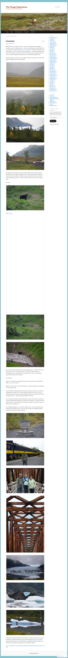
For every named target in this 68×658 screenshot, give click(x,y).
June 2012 (52, 65)
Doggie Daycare (53, 97)
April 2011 (52, 85)
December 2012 (53, 57)
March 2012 (52, 70)
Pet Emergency (53, 102)
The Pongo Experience (16, 6)
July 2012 (52, 64)
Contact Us (33, 32)
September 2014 (53, 37)
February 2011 (52, 88)
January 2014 (52, 42)
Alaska (22, 645)
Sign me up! (53, 121)
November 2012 (53, 58)
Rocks (51, 104)
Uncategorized (12, 645)
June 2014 (52, 40)
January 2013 (52, 56)
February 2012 (52, 71)
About (12, 32)
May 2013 (51, 50)
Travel (40, 645)
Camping (51, 95)
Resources (27, 32)
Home (7, 32)
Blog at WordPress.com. (34, 653)
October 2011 (52, 77)
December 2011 (53, 74)
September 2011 (53, 78)
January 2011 (52, 89)
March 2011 (52, 86)
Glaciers (33, 645)
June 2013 (52, 49)
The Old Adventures (19, 32)
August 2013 (52, 46)
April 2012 (52, 68)
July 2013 (52, 47)
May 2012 (51, 67)
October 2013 (52, 43)
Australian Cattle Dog (28, 645)
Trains (37, 645)
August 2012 (52, 63)
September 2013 (53, 44)
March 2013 (52, 53)
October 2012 (52, 60)
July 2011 (52, 81)
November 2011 (53, 75)
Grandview (10, 41)
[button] (25, 75)
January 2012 (52, 72)
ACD (19, 645)
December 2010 (53, 91)
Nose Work (52, 101)
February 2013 (52, 54)
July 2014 (52, 39)
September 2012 (53, 61)
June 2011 (52, 82)
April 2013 (52, 51)
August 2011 (52, 79)
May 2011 (51, 83)
